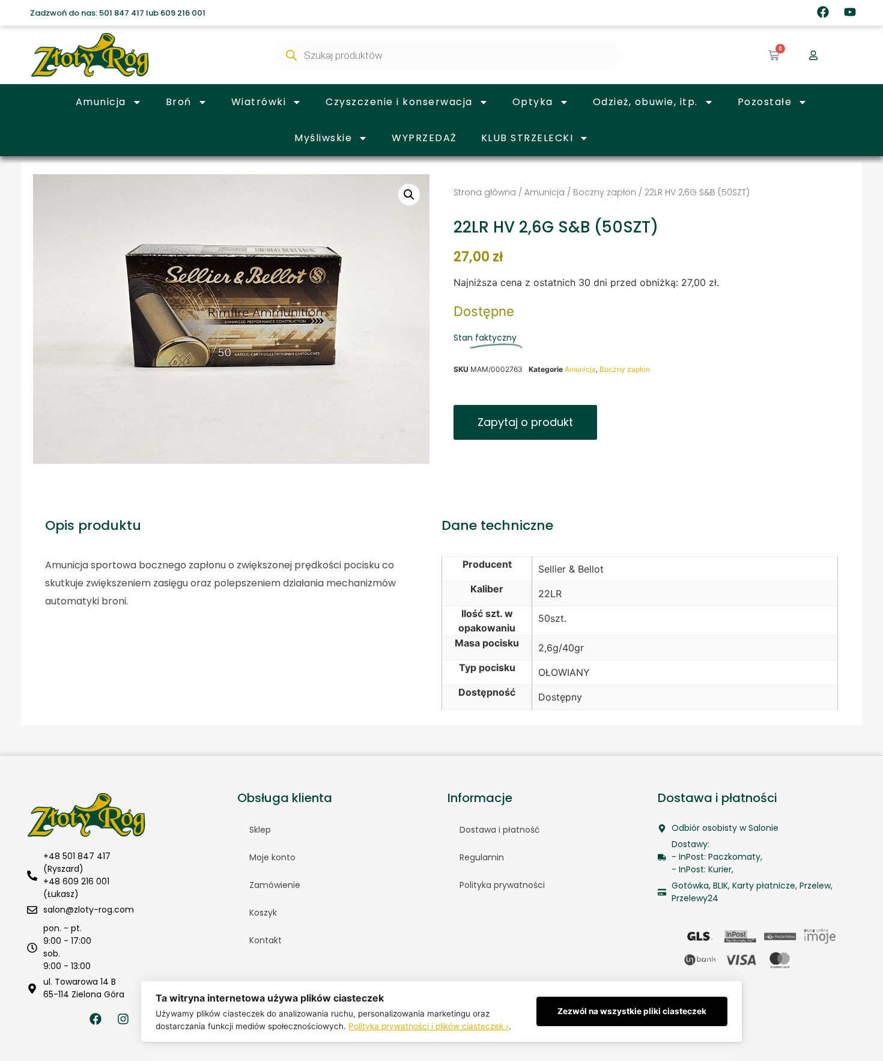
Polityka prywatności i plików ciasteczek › (428, 1026)
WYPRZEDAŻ (424, 138)
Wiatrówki (259, 102)
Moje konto (272, 857)
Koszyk (263, 913)
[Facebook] (823, 12)
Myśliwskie (323, 138)
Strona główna (485, 192)
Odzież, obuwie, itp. (645, 102)
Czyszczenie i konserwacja (399, 102)
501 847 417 (121, 13)
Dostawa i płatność (500, 830)
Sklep (260, 830)
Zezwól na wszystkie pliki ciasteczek (631, 1011)
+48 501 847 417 (77, 856)
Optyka (532, 102)
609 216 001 (182, 13)
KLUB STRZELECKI (527, 138)
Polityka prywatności (502, 885)
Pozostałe (765, 102)
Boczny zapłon (604, 192)
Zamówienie (274, 885)
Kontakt (265, 940)
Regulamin (482, 857)
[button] (409, 194)
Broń (179, 102)
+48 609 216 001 (76, 881)
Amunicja (101, 102)
